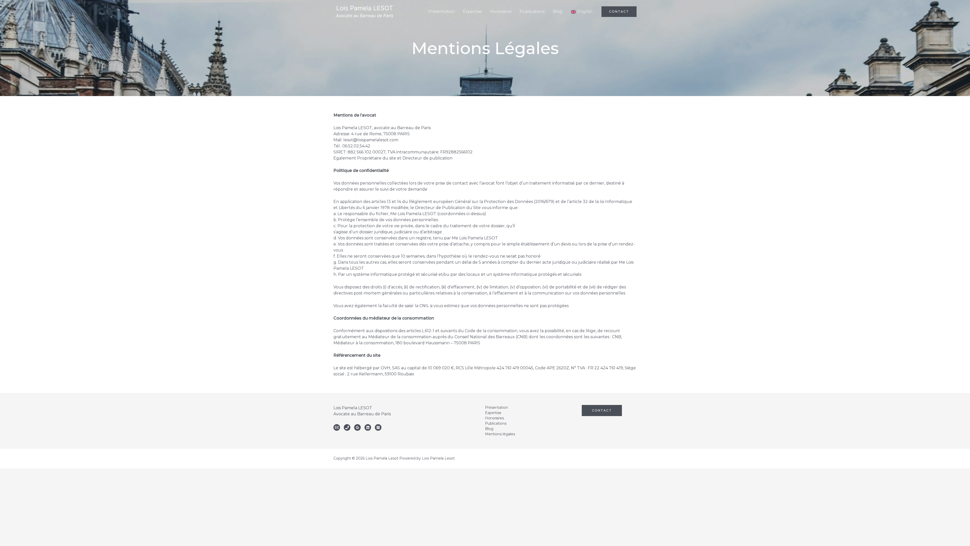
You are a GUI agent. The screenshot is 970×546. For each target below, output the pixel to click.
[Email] (336, 427)
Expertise (493, 413)
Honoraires (494, 418)
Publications (495, 423)
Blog (489, 428)
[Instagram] (378, 427)
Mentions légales (500, 434)
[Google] (357, 427)
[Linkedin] (368, 427)
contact (602, 410)
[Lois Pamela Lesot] (364, 11)
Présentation (496, 407)
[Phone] (347, 427)
